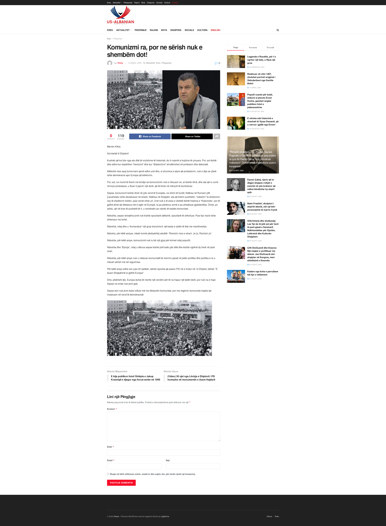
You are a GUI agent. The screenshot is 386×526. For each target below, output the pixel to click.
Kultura (167, 2)
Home (269, 516)
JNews (116, 516)
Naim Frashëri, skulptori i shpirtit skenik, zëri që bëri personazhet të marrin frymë (262, 206)
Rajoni (137, 2)
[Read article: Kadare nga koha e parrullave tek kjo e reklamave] (236, 276)
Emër (110, 446)
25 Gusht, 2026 (237, 170)
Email (111, 460)
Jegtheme (165, 516)
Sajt (168, 460)
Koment (112, 408)
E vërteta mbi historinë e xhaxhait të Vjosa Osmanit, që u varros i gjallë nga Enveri (262, 121)
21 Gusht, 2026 (255, 278)
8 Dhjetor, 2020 (135, 62)
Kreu (109, 2)
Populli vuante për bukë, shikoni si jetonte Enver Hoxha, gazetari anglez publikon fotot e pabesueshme (260, 101)
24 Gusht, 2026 (255, 264)
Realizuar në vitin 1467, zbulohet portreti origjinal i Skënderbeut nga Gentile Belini (261, 78)
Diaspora (151, 2)
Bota (143, 2)
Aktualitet (116, 2)
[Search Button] (278, 30)
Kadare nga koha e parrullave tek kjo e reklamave (262, 273)
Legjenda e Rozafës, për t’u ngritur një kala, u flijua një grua (261, 60)
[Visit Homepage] (120, 15)
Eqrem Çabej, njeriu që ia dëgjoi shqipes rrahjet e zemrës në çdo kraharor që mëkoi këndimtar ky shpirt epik (261, 186)
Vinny (120, 62)
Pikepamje (128, 2)
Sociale (159, 2)
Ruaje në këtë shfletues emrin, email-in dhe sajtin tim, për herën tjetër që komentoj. (153, 473)
